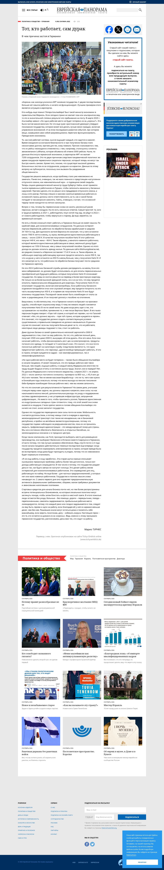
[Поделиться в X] (118, 29)
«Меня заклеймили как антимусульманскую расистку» (80, 655)
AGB (74, 862)
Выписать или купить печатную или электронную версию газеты (44, 2)
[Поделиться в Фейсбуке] (109, 29)
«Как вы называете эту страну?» (80, 705)
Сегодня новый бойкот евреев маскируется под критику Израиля (123, 603)
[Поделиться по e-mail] (137, 29)
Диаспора (121, 558)
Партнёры (54, 830)
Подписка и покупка (59, 811)
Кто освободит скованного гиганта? (36, 655)
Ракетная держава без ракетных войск (39, 753)
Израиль (87, 558)
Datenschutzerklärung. (109, 828)
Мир (72, 558)
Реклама (54, 823)
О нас (53, 807)
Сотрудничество (57, 819)
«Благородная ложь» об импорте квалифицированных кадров (122, 655)
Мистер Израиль (113, 705)
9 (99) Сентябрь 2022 (62, 21)
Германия (45, 21)
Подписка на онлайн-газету (62, 815)
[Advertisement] (123, 197)
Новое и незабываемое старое (38, 705)
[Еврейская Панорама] (82, 10)
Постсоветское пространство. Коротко (79, 753)
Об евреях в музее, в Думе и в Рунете (119, 753)
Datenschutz (83, 862)
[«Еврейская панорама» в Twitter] (92, 843)
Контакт (54, 834)
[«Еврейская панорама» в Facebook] (87, 843)
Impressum (95, 862)
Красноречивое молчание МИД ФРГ (80, 603)
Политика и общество (31, 21)
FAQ (52, 827)
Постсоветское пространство (104, 558)
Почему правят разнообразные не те (40, 603)
